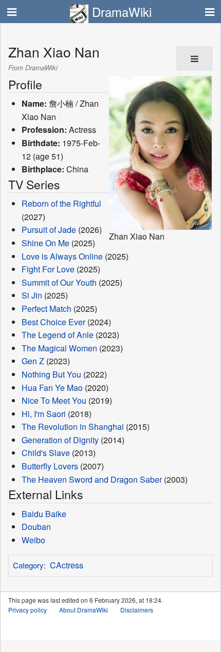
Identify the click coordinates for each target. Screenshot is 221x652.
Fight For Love (48, 269)
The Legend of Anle (58, 335)
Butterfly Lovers (50, 466)
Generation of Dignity (60, 440)
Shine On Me (45, 243)
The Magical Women (59, 348)
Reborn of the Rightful (61, 203)
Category (28, 565)
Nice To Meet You (54, 400)
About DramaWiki (83, 609)
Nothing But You (51, 374)
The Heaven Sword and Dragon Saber (92, 479)
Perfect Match (46, 308)
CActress (66, 565)
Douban (36, 526)
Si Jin (32, 295)
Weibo (33, 540)
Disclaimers (136, 609)
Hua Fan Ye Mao (52, 387)
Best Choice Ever (53, 322)
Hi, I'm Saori (44, 414)
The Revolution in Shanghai (73, 426)
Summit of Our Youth (59, 282)
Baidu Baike (44, 514)
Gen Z (33, 361)
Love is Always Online (62, 256)
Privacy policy (27, 609)
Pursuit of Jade (49, 229)
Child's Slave (46, 453)
